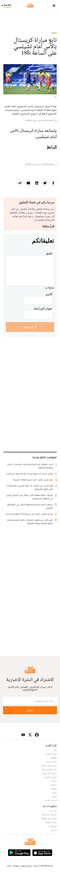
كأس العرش (51, 761)
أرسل (30, 710)
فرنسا (54, 792)
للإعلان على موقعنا (49, 818)
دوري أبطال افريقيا (49, 765)
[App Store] (42, 852)
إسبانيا (54, 785)
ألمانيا (54, 796)
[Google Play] (19, 852)
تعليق (49, 253)
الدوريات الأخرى (50, 800)
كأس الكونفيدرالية (49, 769)
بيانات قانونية (51, 822)
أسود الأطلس (51, 754)
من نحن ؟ (53, 811)
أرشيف (54, 830)
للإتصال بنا (52, 826)
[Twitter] (30, 734)
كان (55, 750)
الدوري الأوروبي (50, 777)
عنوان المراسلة (43, 308)
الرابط (52, 147)
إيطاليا (54, 789)
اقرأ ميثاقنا (48, 226)
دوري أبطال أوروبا (49, 773)
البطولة (54, 758)
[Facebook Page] (37, 734)
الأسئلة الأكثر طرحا (49, 814)
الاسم (49, 294)
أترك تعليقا (30, 327)
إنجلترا (54, 33)
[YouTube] (23, 734)
